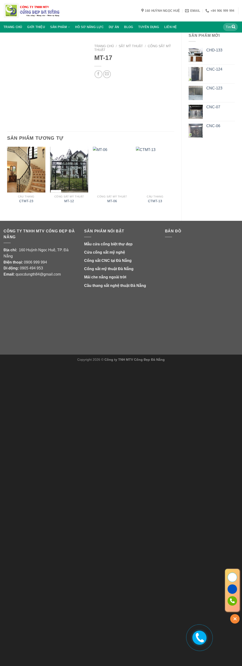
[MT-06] (112, 170)
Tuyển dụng (148, 27)
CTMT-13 (155, 201)
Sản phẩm (58, 27)
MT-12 (69, 201)
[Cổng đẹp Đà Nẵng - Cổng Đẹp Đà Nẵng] (32, 10)
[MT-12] (69, 170)
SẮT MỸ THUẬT (131, 46)
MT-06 (112, 201)
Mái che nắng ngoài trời (105, 277)
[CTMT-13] (155, 170)
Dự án (114, 27)
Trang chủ (13, 27)
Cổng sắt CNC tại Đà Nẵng (108, 261)
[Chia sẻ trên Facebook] (98, 74)
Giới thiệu (36, 27)
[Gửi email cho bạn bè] (107, 74)
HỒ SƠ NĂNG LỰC (89, 27)
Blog (128, 27)
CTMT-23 (26, 201)
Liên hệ (170, 27)
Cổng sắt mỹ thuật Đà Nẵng (109, 269)
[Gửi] (233, 27)
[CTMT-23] (26, 170)
